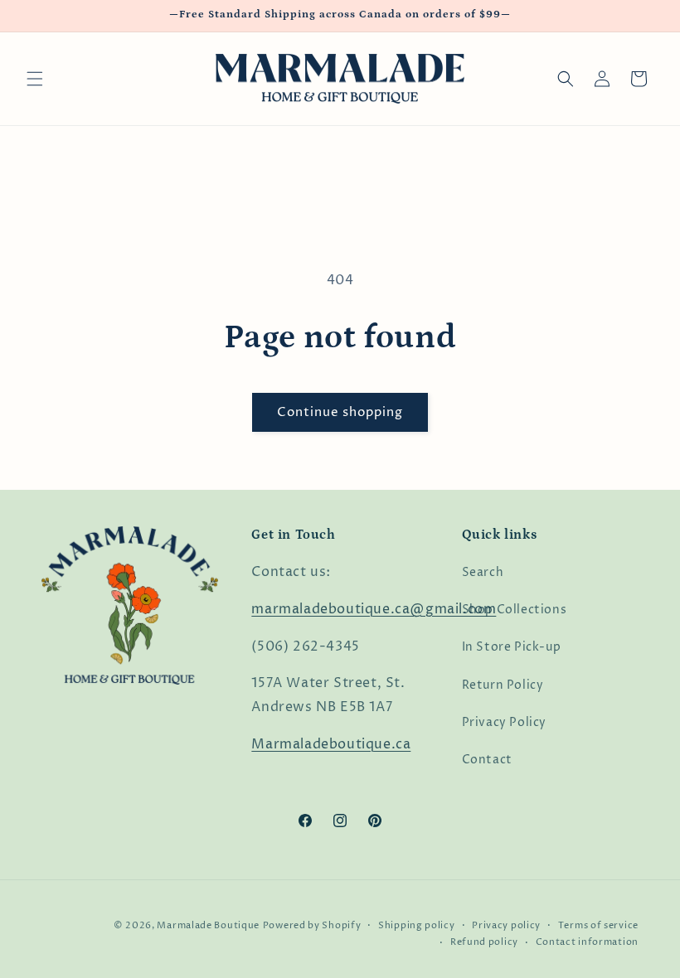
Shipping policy (416, 925)
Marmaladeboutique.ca (330, 744)
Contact (487, 759)
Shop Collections (514, 609)
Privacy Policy (504, 722)
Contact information (587, 942)
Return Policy (503, 685)
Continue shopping (340, 412)
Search (483, 572)
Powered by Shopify (312, 925)
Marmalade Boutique (208, 925)
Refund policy (484, 942)
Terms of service (598, 925)
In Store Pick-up (511, 647)
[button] (35, 79)
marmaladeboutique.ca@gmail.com (373, 609)
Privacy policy (506, 925)
